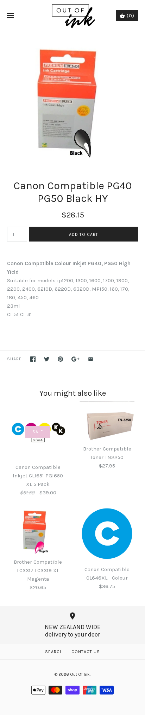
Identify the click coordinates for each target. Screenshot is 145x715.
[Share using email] (90, 359)
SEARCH (54, 651)
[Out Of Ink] (72, 16)
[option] (72, 98)
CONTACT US (85, 651)
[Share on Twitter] (46, 359)
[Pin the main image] (60, 359)
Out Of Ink (80, 674)
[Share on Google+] (75, 359)
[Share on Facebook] (33, 359)
